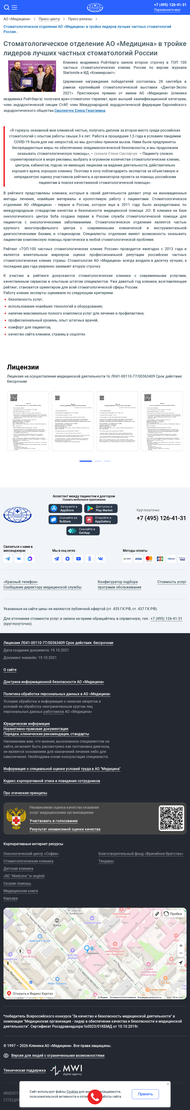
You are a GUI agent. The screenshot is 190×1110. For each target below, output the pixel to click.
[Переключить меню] (14, 7)
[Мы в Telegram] (56, 559)
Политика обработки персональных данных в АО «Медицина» (57, 693)
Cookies (72, 1092)
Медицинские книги (20, 890)
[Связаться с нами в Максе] (29, 559)
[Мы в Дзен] (67, 559)
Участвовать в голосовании (54, 820)
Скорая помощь (17, 883)
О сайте (9, 669)
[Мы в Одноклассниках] (89, 559)
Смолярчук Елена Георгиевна (79, 110)
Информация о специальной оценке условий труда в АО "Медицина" (61, 768)
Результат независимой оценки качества (65, 829)
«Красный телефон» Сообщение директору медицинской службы (42, 584)
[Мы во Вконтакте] (100, 559)
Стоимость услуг (172, 581)
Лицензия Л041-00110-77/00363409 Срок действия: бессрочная (58, 642)
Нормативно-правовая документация (35, 728)
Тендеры (106, 861)
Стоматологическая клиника (28, 861)
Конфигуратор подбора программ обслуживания (119, 584)
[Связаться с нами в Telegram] (7, 559)
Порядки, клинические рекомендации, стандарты (46, 733)
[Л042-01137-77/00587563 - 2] (73, 421)
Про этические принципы (25, 792)
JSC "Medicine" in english (24, 875)
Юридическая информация (26, 723)
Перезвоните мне (167, 10)
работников (54, 711)
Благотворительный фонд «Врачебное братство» (140, 853)
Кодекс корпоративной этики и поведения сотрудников (51, 780)
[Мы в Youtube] (78, 559)
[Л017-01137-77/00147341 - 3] (117, 421)
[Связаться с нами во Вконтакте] (19, 559)
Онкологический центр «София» (31, 853)
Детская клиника (18, 868)
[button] (6, 7)
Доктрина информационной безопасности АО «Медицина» (53, 681)
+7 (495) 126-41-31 (170, 4)
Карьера (10, 898)
